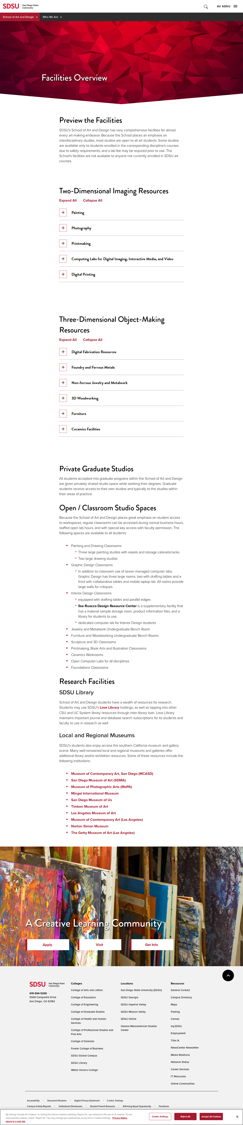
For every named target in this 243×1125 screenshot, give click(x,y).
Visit (99, 944)
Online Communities (183, 1083)
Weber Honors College (84, 1070)
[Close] (237, 1117)
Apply (47, 944)
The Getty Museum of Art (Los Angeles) (103, 832)
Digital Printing (83, 274)
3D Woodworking (85, 398)
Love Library (109, 707)
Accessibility (33, 1100)
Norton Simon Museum (89, 826)
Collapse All (92, 200)
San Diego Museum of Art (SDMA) (98, 780)
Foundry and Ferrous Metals (93, 367)
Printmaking (81, 243)
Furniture (79, 414)
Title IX (175, 1040)
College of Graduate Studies (88, 1012)
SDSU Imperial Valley (133, 1004)
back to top (228, 975)
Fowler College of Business (87, 1048)
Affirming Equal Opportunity (137, 1106)
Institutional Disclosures (70, 1106)
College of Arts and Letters (87, 990)
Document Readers (57, 1100)
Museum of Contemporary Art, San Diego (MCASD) (112, 773)
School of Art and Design (18, 17)
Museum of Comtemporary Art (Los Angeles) (107, 819)
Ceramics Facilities (86, 429)
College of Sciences (82, 1041)
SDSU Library (79, 1063)
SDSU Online (128, 1019)
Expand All (68, 200)
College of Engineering (84, 1004)
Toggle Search (206, 6)
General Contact (180, 990)
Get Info (151, 944)
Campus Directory (181, 997)
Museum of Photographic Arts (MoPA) (101, 786)
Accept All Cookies (211, 1116)
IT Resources (178, 1076)
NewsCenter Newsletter (185, 1047)
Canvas (175, 1019)
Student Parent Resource (102, 1106)
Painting (78, 212)
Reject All (185, 1116)
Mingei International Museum (95, 793)
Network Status (180, 1062)
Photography (81, 228)
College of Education (83, 997)
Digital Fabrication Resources (94, 352)
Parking (175, 1012)
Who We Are (50, 17)
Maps (174, 1004)
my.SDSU (176, 1026)
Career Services (180, 1069)
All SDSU (224, 6)
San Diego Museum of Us (91, 800)
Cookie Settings (115, 1100)
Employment (178, 1033)
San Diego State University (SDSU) (141, 990)
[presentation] (76, 983)
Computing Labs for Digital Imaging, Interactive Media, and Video (122, 259)
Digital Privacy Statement (87, 1100)
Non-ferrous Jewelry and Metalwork (100, 383)
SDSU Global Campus (84, 1055)
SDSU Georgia (129, 997)
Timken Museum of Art (89, 806)
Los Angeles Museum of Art (93, 813)
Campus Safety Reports (39, 1106)
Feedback (164, 1106)
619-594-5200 (38, 993)
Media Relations (180, 1055)
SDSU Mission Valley (133, 1012)
